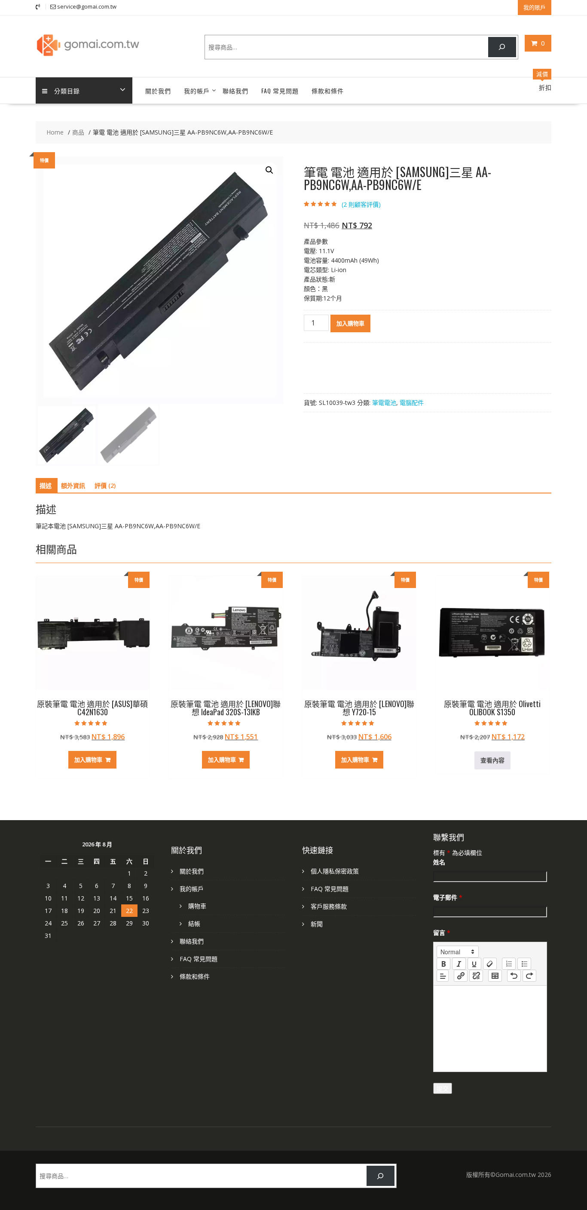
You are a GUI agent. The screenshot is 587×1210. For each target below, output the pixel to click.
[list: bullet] (524, 964)
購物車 (197, 906)
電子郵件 (447, 897)
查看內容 (492, 760)
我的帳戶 (197, 90)
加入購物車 (350, 323)
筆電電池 (384, 402)
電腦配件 (412, 402)
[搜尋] (502, 47)
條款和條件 (328, 90)
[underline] (474, 964)
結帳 (194, 923)
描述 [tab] (46, 485)
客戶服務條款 (329, 906)
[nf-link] (461, 976)
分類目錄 (67, 90)
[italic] (459, 964)
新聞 (317, 924)
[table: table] (495, 976)
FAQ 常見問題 (280, 90)
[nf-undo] (514, 976)
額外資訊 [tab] (73, 485)
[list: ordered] (509, 964)
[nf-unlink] (476, 976)
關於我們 (158, 90)
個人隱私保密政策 (335, 871)
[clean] (490, 964)
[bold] (443, 964)
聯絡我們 (235, 90)
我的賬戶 (534, 7)
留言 (441, 932)
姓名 (439, 862)
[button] (269, 170)
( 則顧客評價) (361, 204)
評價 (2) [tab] (105, 485)
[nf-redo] (529, 976)
